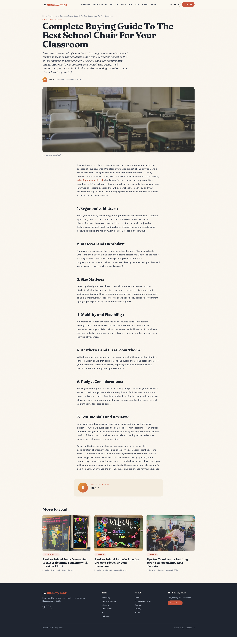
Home (44, 16)
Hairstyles (106, 616)
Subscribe (188, 4)
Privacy (138, 609)
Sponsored (190, 628)
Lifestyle (114, 4)
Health (145, 4)
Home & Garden (100, 4)
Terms (137, 612)
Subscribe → (175, 603)
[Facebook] (50, 607)
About (137, 597)
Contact (138, 605)
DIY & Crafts (126, 4)
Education (53, 16)
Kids (137, 4)
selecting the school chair (90, 180)
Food (153, 4)
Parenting (85, 4)
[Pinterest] (44, 607)
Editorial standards (143, 601)
